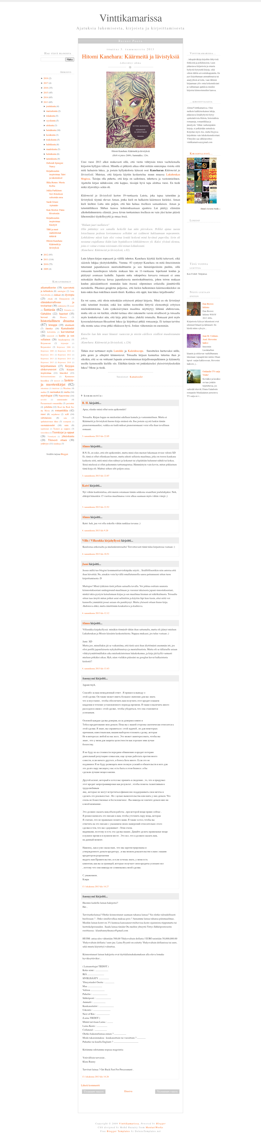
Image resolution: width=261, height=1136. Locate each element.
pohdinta (48, 406)
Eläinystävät (64, 298)
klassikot (64, 372)
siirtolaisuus (46, 417)
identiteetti (69, 324)
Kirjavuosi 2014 (64, 358)
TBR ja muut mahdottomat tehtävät (53, 233)
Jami (85, 564)
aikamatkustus (48, 287)
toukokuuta (51, 139)
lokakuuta (50, 115)
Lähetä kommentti (90, 1085)
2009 (46, 268)
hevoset (44, 317)
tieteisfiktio (45, 432)
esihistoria (62, 305)
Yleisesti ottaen (57, 440)
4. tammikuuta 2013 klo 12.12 (95, 613)
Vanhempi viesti (167, 1091)
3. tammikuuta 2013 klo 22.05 (95, 436)
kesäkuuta (50, 134)
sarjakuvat (55, 414)
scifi (67, 414)
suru (66, 425)
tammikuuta (51, 158)
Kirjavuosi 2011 (47, 355)
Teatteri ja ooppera (62, 428)
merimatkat (55, 391)
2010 (46, 264)
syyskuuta (50, 120)
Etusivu (128, 1091)
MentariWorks (154, 1127)
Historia (63, 317)
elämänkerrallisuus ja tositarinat (57, 303)
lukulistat (55, 388)
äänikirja (57, 443)
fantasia (49, 309)
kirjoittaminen (48, 366)
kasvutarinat (67, 331)
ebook (50, 298)
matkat (43, 392)
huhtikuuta (51, 144)
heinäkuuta (51, 130)
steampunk (67, 421)
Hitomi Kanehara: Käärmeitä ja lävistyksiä (54, 244)
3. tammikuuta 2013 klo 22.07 (95, 475)
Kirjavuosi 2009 (47, 351)
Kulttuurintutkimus (48, 376)
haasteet (63, 313)
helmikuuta (51, 153)
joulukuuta (51, 106)
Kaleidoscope (135, 351)
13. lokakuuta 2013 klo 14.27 (95, 886)
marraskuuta (51, 110)
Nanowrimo (64, 395)
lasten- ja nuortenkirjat (57, 382)
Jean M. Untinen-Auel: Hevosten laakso (210, 339)
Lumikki (118, 351)
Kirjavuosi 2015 (47, 362)
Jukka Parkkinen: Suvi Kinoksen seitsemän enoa (54, 194)
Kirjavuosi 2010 (64, 351)
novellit (44, 399)
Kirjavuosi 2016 (64, 362)
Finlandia (67, 310)
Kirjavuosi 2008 (64, 347)
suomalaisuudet (48, 425)
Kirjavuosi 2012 (64, 355)
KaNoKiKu (51, 332)
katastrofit (50, 336)
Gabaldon (46, 313)
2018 (46, 78)
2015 (46, 92)
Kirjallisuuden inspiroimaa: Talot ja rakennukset (55, 174)
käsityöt (57, 380)
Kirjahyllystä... (201, 153)
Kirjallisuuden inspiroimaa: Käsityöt (53, 221)
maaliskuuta (51, 149)
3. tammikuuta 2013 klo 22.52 (95, 506)
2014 (46, 97)
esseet (72, 306)
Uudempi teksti (94, 1091)
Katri (85, 485)
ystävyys (45, 443)
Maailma (67, 388)
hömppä (53, 325)
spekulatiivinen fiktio (49, 421)
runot (43, 414)
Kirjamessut (46, 343)
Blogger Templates (118, 1131)
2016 (46, 87)
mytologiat (46, 395)
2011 (46, 259)
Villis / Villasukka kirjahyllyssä (101, 540)
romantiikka (61, 410)
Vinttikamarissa (130, 17)
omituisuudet (62, 399)
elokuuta (50, 125)
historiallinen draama (57, 320)
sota (65, 418)
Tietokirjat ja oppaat (63, 432)
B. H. (85, 403)
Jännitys (49, 328)
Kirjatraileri (46, 347)
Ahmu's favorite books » (210, 208)
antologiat (62, 291)
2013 (46, 101)
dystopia (69, 294)
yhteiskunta (68, 436)
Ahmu (86, 446)
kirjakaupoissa (64, 339)
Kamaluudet (67, 328)
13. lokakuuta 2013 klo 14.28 (95, 1076)
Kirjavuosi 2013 (47, 358)
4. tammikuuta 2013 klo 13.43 (95, 668)
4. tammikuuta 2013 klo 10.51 (95, 553)
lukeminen (45, 388)
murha (67, 391)
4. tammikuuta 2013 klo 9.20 (95, 530)
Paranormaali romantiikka (51, 403)
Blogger (64, 453)
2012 (46, 254)
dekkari (57, 294)
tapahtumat (45, 429)
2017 (46, 82)
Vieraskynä (52, 436)
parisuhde (70, 403)
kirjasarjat (64, 343)
